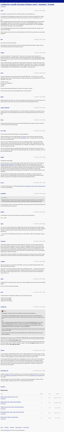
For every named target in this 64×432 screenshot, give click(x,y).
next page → (3, 386)
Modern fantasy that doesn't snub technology (11, 402)
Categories (6, 427)
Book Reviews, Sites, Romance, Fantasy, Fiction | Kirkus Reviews (32, 186)
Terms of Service (18, 427)
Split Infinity (23, 137)
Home (2, 427)
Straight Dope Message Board (6, 1)
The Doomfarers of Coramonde (10, 375)
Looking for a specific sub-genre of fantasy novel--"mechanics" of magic (27, 4)
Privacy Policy (26, 427)
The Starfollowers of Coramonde (35, 375)
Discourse (8, 430)
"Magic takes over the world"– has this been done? (12, 407)
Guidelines (12, 427)
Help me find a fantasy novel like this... (10, 417)
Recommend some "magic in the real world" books (12, 412)
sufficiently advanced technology (7, 164)
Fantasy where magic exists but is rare (9, 396)
